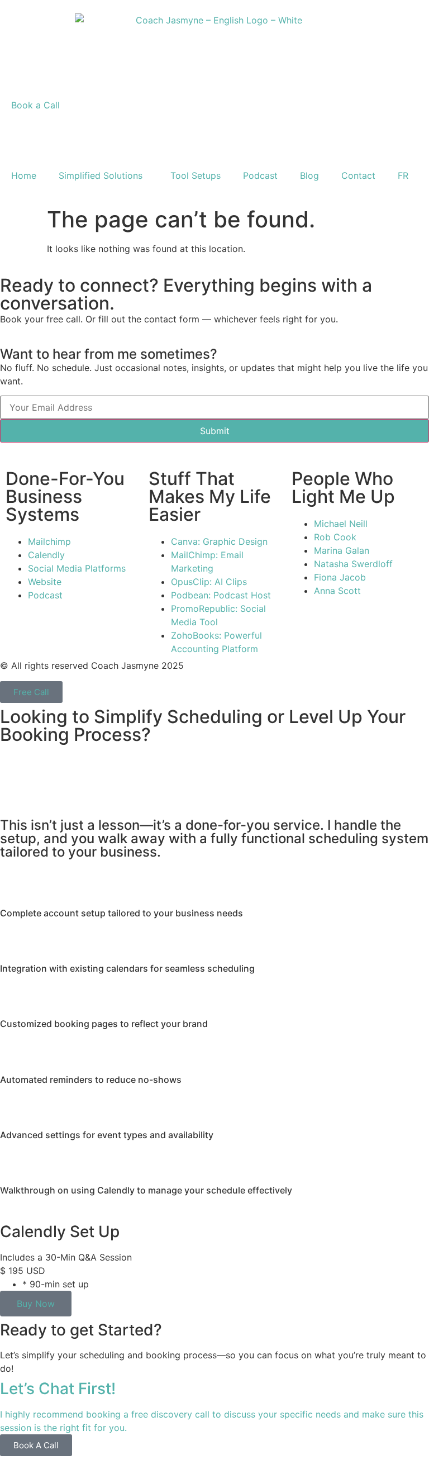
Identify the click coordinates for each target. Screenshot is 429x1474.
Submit (215, 430)
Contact (358, 175)
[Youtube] (137, 132)
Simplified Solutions (100, 175)
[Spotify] (106, 132)
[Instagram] (14, 132)
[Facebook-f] (45, 132)
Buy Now (36, 1303)
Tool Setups (195, 175)
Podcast (260, 175)
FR (403, 175)
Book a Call (35, 105)
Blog (309, 175)
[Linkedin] (75, 132)
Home (23, 175)
